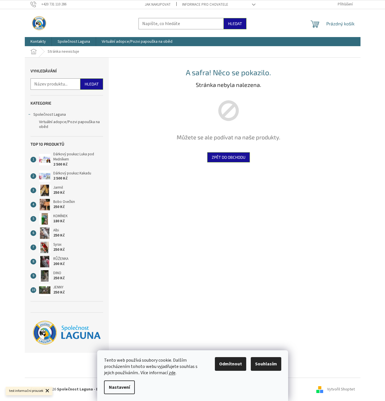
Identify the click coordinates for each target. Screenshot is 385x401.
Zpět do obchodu (228, 157)
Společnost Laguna (49, 114)
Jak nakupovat (158, 4)
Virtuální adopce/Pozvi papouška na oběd (69, 124)
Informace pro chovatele (205, 4)
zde (172, 373)
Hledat (235, 23)
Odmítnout (230, 364)
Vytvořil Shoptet (341, 389)
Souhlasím (266, 364)
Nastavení (119, 387)
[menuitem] (38, 41)
